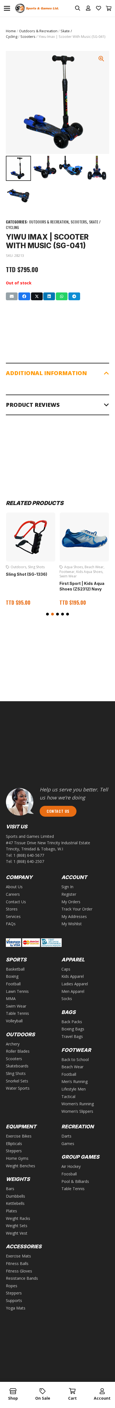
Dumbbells (15, 1196)
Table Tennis (17, 1013)
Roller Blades (18, 1051)
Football (13, 983)
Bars (10, 1188)
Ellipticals (14, 1143)
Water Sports (18, 1088)
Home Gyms (17, 1158)
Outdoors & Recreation (38, 31)
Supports (14, 1300)
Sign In (67, 886)
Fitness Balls (17, 1263)
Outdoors (18, 567)
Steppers (14, 1150)
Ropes (11, 1285)
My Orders (70, 901)
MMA (11, 998)
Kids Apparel (72, 976)
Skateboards (17, 1066)
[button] (47, 614)
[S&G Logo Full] (37, 8)
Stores (12, 909)
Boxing (12, 976)
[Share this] (24, 296)
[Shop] (13, 1391)
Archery (13, 1044)
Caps (65, 969)
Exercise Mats (18, 1256)
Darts (66, 1136)
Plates (11, 1210)
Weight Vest (16, 1233)
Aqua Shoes (73, 567)
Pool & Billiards (75, 1181)
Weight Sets (16, 1225)
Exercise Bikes (19, 1136)
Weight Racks (18, 1218)
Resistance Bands (22, 1278)
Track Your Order (76, 909)
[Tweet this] (37, 296)
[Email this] (12, 296)
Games (67, 1143)
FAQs (11, 923)
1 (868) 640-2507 (28, 861)
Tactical (68, 1096)
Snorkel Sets (17, 1081)
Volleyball (14, 1020)
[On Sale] (43, 1391)
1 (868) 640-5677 (28, 855)
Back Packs (71, 1021)
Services (13, 916)
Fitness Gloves (19, 1271)
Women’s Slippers (77, 1111)
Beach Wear (94, 567)
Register (68, 894)
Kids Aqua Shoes (89, 571)
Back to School (75, 1059)
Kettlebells (15, 1203)
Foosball (69, 1173)
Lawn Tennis (17, 991)
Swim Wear (68, 576)
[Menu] (7, 8)
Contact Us (16, 901)
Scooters (27, 36)
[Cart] (108, 8)
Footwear (67, 571)
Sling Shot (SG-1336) (26, 574)
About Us (14, 886)
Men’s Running (74, 1081)
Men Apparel (72, 991)
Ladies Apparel (74, 983)
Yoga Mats (15, 1308)
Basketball (15, 969)
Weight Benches (20, 1165)
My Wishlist (71, 923)
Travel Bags (72, 1036)
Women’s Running (77, 1103)
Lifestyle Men (73, 1089)
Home (11, 31)
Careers (13, 894)
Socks (66, 998)
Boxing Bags (72, 1029)
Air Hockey (71, 1166)
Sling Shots (36, 567)
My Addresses (74, 916)
